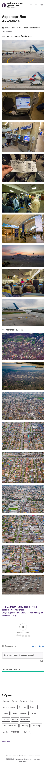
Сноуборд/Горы (10, 725)
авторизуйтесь (37, 646)
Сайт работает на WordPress (16, 756)
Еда (31, 701)
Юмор (27, 731)
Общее (6, 719)
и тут (7, 741)
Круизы (33, 707)
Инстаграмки (9, 707)
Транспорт (7, 31)
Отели (15, 719)
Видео (6, 701)
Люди (14, 713)
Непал (33, 713)
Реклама (25, 719)
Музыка (23, 713)
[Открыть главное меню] (41, 5)
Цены (5, 731)
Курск (5, 713)
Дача (14, 701)
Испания (22, 707)
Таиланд (24, 725)
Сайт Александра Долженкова (22, 759)
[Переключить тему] (30, 5)
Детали (23, 701)
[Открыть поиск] (36, 5)
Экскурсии (16, 731)
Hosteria (37, 756)
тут (3, 741)
